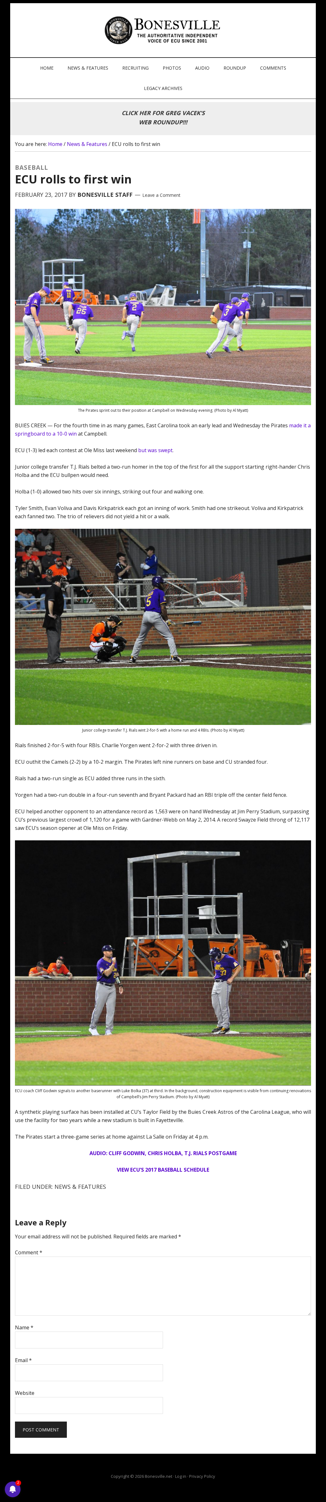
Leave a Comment (161, 195)
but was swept (155, 450)
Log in (180, 1476)
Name (24, 1327)
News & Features (80, 1186)
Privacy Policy (202, 1476)
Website (24, 1392)
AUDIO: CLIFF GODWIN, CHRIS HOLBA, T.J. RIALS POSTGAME (163, 1153)
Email (23, 1360)
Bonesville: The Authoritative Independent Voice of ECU (164, 30)
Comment (28, 1252)
